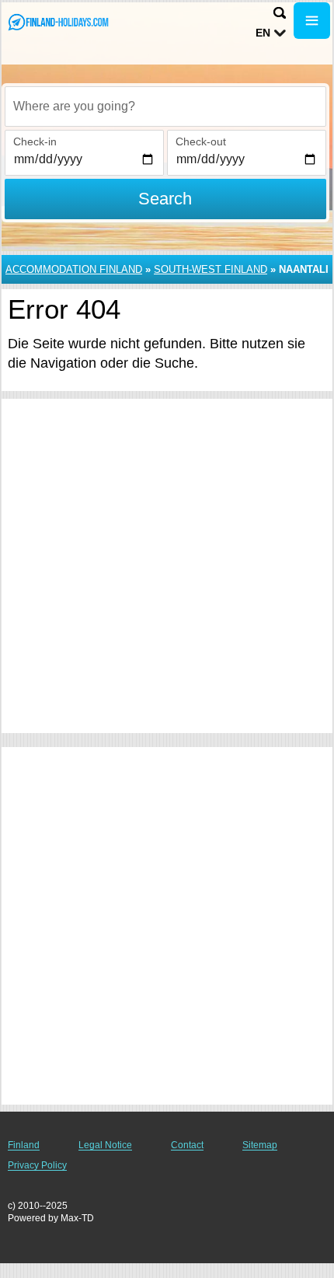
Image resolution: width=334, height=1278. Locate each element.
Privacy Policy (37, 1165)
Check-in (35, 141)
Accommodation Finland (73, 269)
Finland (24, 1145)
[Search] (279, 13)
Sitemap (259, 1145)
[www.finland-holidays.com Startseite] (58, 22)
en (263, 32)
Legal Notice (105, 1145)
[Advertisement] (167, 566)
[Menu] (312, 20)
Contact (187, 1145)
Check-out (201, 141)
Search (165, 198)
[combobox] (165, 106)
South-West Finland (210, 269)
